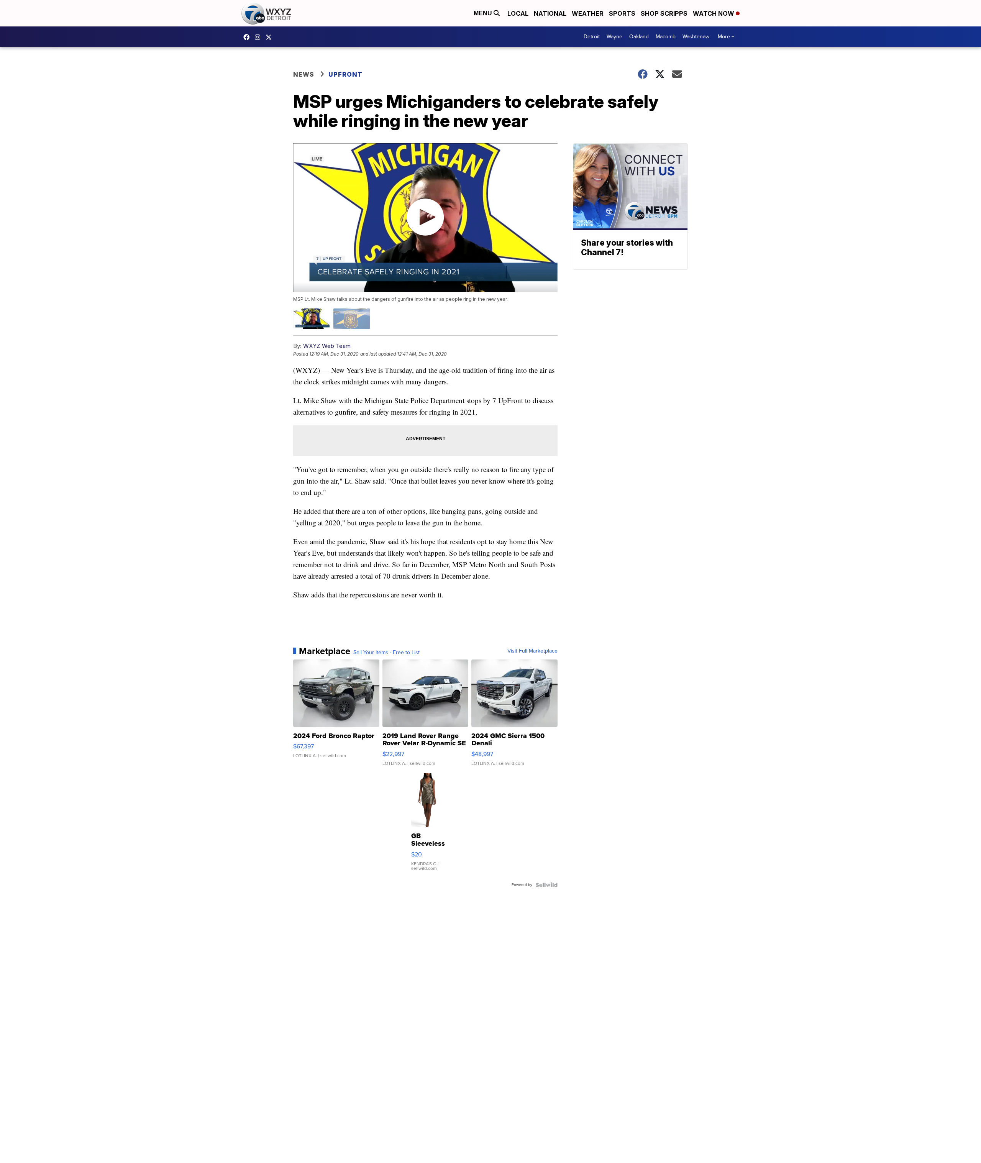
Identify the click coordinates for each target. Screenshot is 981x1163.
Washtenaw (695, 37)
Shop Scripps (664, 13)
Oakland (639, 37)
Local (517, 13)
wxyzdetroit (248, 37)
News (303, 74)
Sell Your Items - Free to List (386, 652)
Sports (622, 13)
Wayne (614, 37)
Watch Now (714, 13)
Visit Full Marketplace (532, 651)
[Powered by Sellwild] (546, 884)
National (550, 13)
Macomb (666, 37)
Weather (588, 13)
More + (726, 37)
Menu (484, 13)
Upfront (345, 74)
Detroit (592, 37)
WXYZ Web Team (327, 345)
